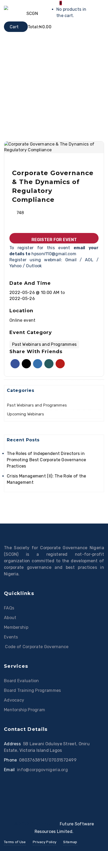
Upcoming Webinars (25, 414)
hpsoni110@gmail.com (53, 253)
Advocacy (14, 700)
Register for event (54, 239)
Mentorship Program (24, 709)
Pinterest (60, 363)
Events (11, 637)
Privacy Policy (44, 842)
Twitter (26, 363)
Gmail (72, 259)
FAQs (9, 607)
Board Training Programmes (32, 690)
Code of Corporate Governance (36, 646)
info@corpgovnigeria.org (42, 769)
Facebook (15, 363)
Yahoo (16, 265)
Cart (14, 26)
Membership (16, 627)
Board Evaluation (21, 680)
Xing (48, 363)
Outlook (34, 265)
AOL (90, 259)
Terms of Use (15, 842)
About (10, 617)
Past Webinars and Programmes (37, 405)
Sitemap (70, 842)
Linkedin (37, 363)
